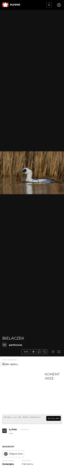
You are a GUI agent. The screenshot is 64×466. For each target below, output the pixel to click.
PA (4, 344)
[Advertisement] (23, 392)
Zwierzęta (8, 464)
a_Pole (13, 429)
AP (4, 430)
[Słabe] (45, 351)
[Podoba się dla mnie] (39, 351)
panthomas (15, 344)
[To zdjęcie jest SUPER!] (33, 351)
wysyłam (53, 418)
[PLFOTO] (11, 5)
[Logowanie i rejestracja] (59, 5)
